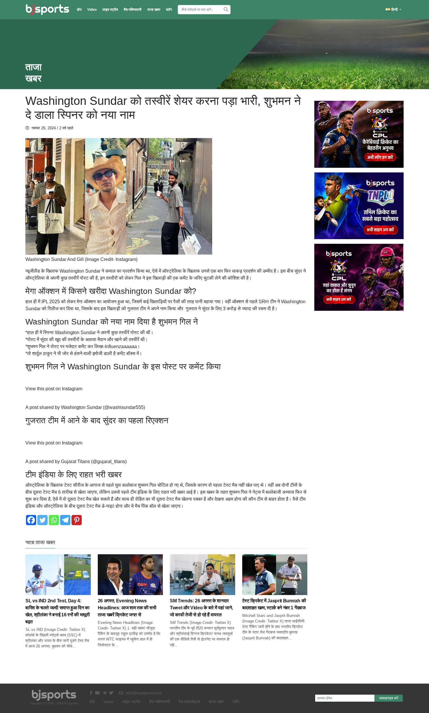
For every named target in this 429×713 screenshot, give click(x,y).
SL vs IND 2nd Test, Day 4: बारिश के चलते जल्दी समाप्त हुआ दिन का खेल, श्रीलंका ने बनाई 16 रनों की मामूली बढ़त (57, 611)
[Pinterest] (77, 520)
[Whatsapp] (54, 520)
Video (92, 10)
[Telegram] (65, 520)
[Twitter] (42, 520)
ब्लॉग (169, 10)
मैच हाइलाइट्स (189, 701)
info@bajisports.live (143, 693)
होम (79, 10)
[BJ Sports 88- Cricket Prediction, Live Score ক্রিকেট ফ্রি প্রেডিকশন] (47, 9)
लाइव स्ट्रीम (110, 10)
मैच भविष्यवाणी (133, 10)
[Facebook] (31, 520)
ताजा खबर (153, 10)
